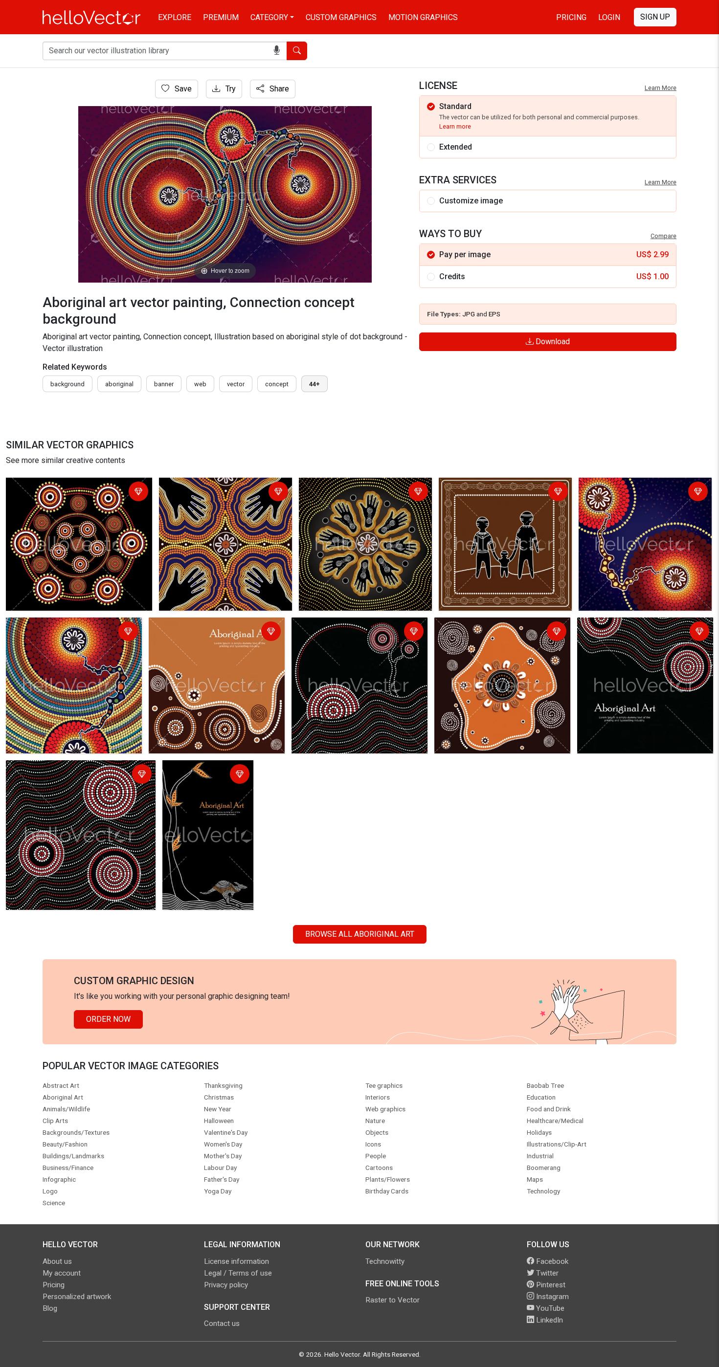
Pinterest (549, 1284)
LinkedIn (548, 1320)
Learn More (660, 87)
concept (277, 384)
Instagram (551, 1296)
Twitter (546, 1273)
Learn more (455, 126)
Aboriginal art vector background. (65, 769)
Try (230, 88)
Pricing (571, 17)
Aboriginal (119, 384)
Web (200, 384)
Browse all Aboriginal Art (359, 934)
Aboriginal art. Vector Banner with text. (216, 626)
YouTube (549, 1308)
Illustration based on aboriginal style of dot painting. (76, 492)
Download (552, 341)
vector (236, 384)
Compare (663, 236)
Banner (164, 384)
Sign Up (655, 17)
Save (182, 88)
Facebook (551, 1261)
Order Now (108, 1019)
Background (67, 384)
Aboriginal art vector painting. (211, 486)
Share (278, 88)
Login (609, 17)
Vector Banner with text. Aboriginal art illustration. (208, 775)
